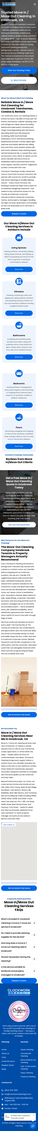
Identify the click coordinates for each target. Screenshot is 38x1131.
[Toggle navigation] (30, 4)
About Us (5, 1053)
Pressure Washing (28, 1076)
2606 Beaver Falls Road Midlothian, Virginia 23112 (19, 1099)
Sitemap (5, 1042)
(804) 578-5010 (11, 1090)
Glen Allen (9, 777)
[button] (19, 923)
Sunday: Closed (11, 1108)
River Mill (13, 793)
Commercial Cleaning (26, 1054)
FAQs (4, 1057)
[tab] (19, 923)
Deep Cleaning (27, 1073)
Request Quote (8, 1065)
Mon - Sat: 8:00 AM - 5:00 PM (16, 1104)
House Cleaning (27, 1049)
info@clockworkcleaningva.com (18, 1094)
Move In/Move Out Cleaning (28, 1061)
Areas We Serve (8, 1061)
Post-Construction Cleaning (28, 1067)
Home (4, 1049)
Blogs (4, 1069)
